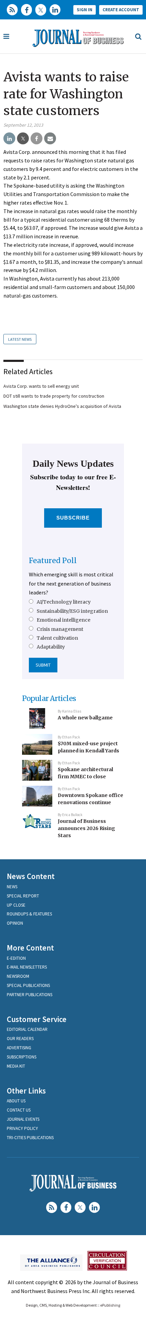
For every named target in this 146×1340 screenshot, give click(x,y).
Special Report (23, 896)
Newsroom (18, 976)
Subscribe (73, 518)
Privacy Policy (22, 1128)
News (12, 887)
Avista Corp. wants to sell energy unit (41, 386)
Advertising (19, 1048)
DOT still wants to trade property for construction (53, 396)
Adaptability (51, 647)
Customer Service (37, 1019)
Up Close (16, 905)
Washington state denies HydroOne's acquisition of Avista (62, 406)
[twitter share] (23, 138)
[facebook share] (36, 138)
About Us (16, 1101)
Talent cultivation (57, 638)
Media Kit (16, 1066)
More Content (30, 948)
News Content (31, 876)
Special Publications (28, 985)
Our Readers (20, 1038)
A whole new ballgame (85, 718)
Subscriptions (21, 1057)
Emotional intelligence (63, 620)
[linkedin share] (9, 138)
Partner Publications (29, 995)
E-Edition (16, 958)
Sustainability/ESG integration (72, 611)
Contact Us (19, 1110)
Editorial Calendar (27, 1029)
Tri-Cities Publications (30, 1137)
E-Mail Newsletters (27, 967)
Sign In (84, 10)
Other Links (26, 1091)
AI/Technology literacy (64, 602)
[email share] (50, 138)
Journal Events (23, 1119)
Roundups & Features (29, 914)
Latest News (20, 339)
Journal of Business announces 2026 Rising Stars (86, 828)
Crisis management (60, 629)
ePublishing (110, 1305)
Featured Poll (53, 560)
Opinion (15, 923)
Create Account (121, 10)
